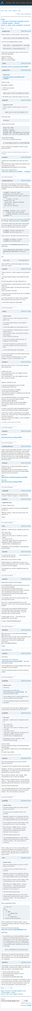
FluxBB (29, 1005)
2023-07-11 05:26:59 (26, 269)
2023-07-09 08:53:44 (26, 180)
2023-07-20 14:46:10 (26, 499)
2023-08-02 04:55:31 (26, 758)
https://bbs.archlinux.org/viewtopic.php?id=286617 (15, 66)
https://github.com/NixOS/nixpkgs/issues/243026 (14, 477)
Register (15, 10)
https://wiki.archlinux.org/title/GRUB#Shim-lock (14, 929)
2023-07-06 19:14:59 (26, 31)
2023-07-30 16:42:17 (26, 713)
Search (10, 10)
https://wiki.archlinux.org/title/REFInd (19, 220)
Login (19, 10)
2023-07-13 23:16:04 (26, 431)
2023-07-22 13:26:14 (26, 526)
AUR (27, 2)
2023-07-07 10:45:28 (26, 100)
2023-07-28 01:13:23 (26, 579)
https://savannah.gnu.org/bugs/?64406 (12, 437)
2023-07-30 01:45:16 (26, 653)
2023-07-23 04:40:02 (26, 551)
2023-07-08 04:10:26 (26, 157)
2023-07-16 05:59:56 (26, 446)
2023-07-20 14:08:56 (26, 490)
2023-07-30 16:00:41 (26, 680)
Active (22, 14)
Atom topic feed (27, 1003)
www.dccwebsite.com (7, 650)
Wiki (13, 2)
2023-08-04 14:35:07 (26, 800)
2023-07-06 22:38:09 (26, 63)
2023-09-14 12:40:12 (26, 962)
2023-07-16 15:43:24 (26, 463)
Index (2, 10)
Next (11, 28)
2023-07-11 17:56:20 (26, 311)
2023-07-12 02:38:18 (26, 362)
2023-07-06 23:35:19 (26, 70)
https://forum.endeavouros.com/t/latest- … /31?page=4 (16, 171)
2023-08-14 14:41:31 (26, 857)
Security (23, 2)
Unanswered (28, 14)
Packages (9, 2)
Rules (6, 10)
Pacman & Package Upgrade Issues (15, 21)
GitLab (18, 2)
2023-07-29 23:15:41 (26, 630)
